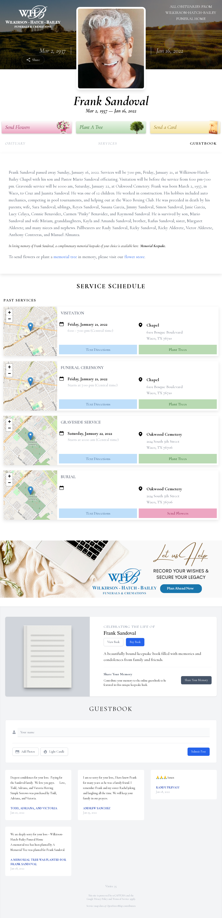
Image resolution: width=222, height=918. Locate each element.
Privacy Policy (101, 898)
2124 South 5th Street (163, 441)
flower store (134, 256)
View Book (113, 642)
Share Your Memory (196, 680)
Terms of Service (121, 898)
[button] (30, 326)
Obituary (15, 143)
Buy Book (135, 642)
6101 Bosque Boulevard (165, 332)
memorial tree (65, 256)
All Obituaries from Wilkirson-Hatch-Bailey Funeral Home (190, 12)
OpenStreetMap (115, 905)
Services (107, 143)
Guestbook (203, 143)
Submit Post (198, 751)
